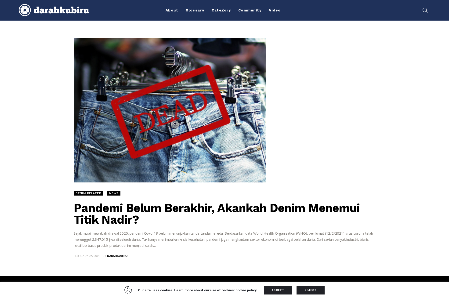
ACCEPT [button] (278, 290)
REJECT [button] (310, 290)
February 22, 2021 (87, 256)
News (114, 193)
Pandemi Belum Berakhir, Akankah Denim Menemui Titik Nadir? (217, 213)
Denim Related (88, 193)
